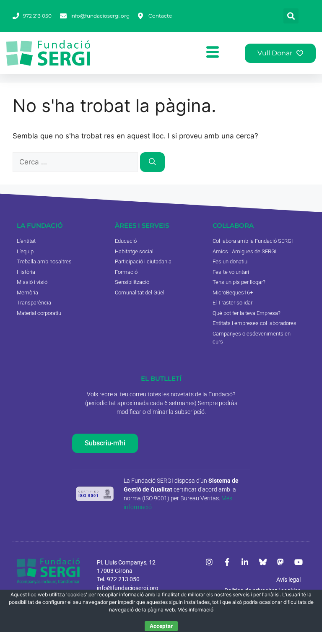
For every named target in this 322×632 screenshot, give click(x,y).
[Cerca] (152, 162)
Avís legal (288, 579)
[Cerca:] (76, 162)
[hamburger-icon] (212, 53)
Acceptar (161, 626)
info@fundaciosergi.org (127, 588)
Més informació (195, 609)
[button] (291, 15)
